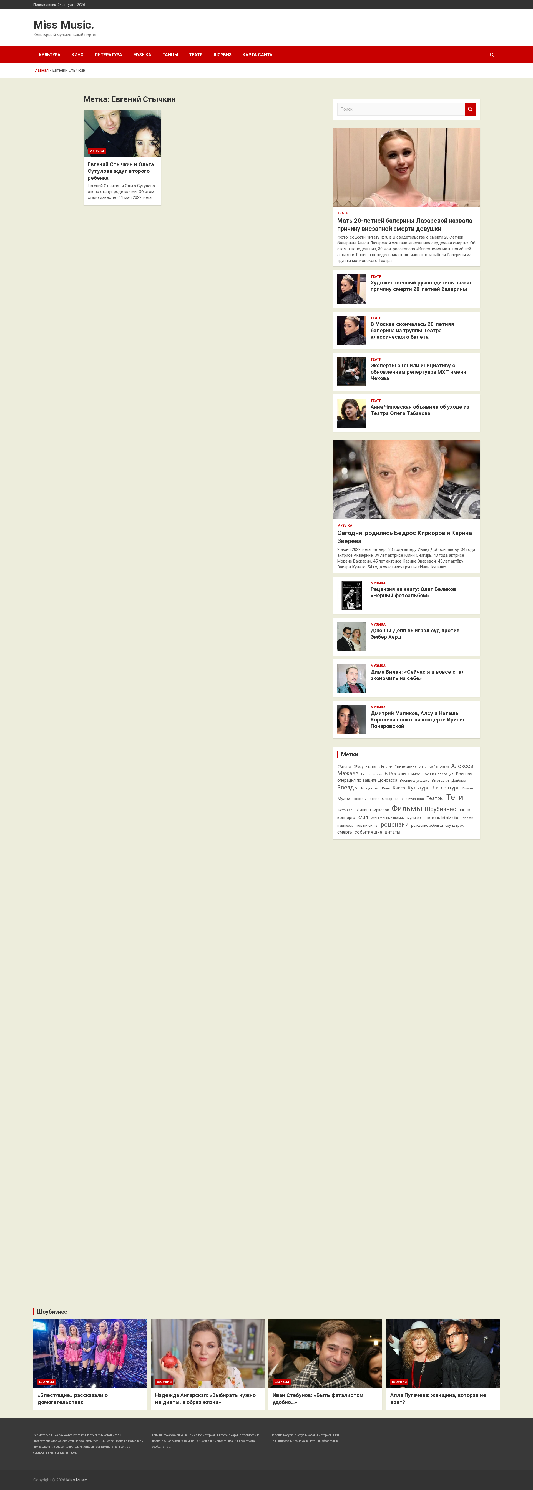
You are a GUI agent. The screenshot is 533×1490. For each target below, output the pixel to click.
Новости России (366, 799)
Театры (435, 798)
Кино (78, 54)
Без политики (371, 774)
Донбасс (458, 780)
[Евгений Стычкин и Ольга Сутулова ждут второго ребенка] (122, 133)
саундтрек (454, 825)
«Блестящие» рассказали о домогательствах (72, 1398)
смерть (344, 832)
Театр (196, 54)
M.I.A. (422, 767)
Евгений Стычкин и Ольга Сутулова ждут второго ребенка (121, 171)
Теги (454, 797)
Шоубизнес (440, 809)
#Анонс (344, 766)
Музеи (343, 798)
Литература (108, 54)
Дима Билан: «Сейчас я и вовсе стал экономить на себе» (418, 675)
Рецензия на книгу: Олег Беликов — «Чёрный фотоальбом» (416, 592)
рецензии (395, 824)
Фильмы (407, 808)
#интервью (405, 766)
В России (395, 773)
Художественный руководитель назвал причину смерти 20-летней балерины (422, 285)
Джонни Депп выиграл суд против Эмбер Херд (415, 633)
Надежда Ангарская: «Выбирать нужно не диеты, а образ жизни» (205, 1398)
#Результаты (364, 766)
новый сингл (367, 825)
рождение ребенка (427, 825)
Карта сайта (258, 54)
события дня (368, 832)
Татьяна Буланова (409, 799)
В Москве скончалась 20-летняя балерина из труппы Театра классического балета (412, 330)
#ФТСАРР (385, 767)
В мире (414, 774)
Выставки (440, 780)
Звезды (348, 787)
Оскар (387, 799)
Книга (399, 788)
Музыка (142, 54)
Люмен (467, 788)
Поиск (470, 109)
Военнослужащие (414, 780)
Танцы (170, 54)
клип (363, 817)
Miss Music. (63, 24)
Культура (50, 54)
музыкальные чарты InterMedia (432, 818)
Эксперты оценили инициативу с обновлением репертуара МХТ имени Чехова (418, 371)
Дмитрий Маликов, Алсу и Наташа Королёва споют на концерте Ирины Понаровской (417, 719)
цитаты (392, 832)
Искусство (370, 788)
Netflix (433, 767)
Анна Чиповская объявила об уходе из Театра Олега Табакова (420, 410)
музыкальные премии (388, 818)
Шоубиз (223, 54)
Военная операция (438, 774)
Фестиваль (345, 810)
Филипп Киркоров (373, 810)
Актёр (444, 767)
